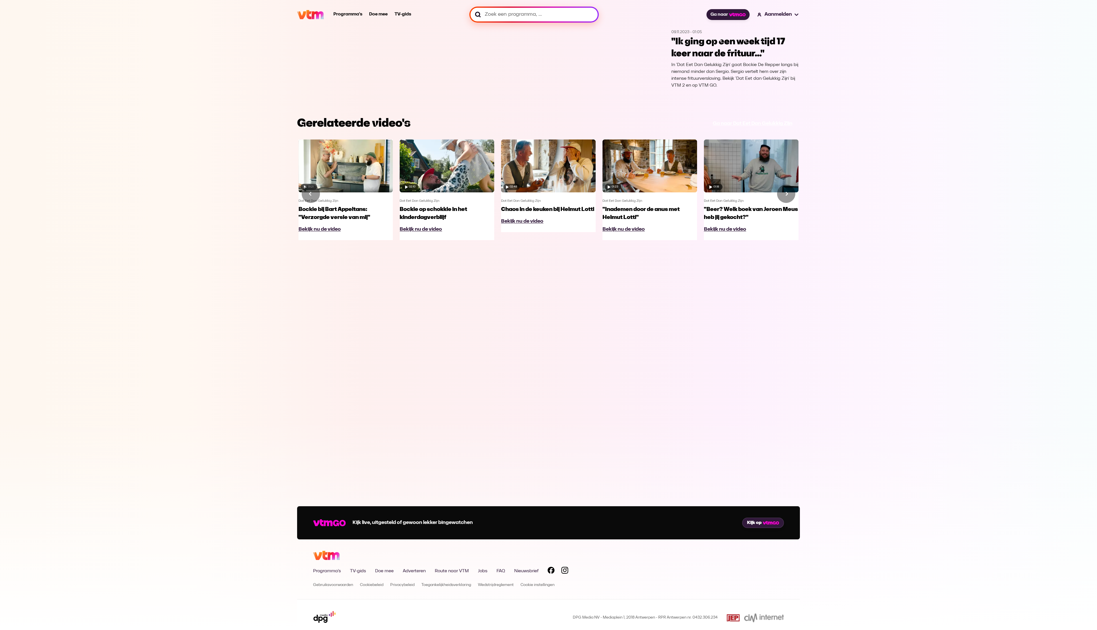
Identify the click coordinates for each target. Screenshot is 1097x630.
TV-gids (403, 14)
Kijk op (754, 523)
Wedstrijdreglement (496, 585)
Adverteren (414, 571)
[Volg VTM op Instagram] (564, 571)
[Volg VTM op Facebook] (551, 571)
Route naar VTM (452, 571)
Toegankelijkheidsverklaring (446, 585)
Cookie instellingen (537, 585)
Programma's (347, 14)
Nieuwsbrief (526, 571)
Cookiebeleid (371, 585)
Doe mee (378, 14)
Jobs (482, 571)
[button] (778, 14)
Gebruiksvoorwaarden (333, 585)
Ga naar (719, 14)
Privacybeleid (402, 585)
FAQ (501, 571)
